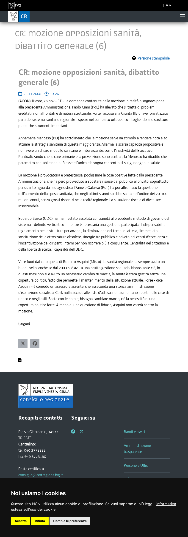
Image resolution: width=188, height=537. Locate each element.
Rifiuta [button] (40, 521)
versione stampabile (153, 58)
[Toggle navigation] (182, 16)
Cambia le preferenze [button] (70, 521)
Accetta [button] (21, 521)
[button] (23, 343)
